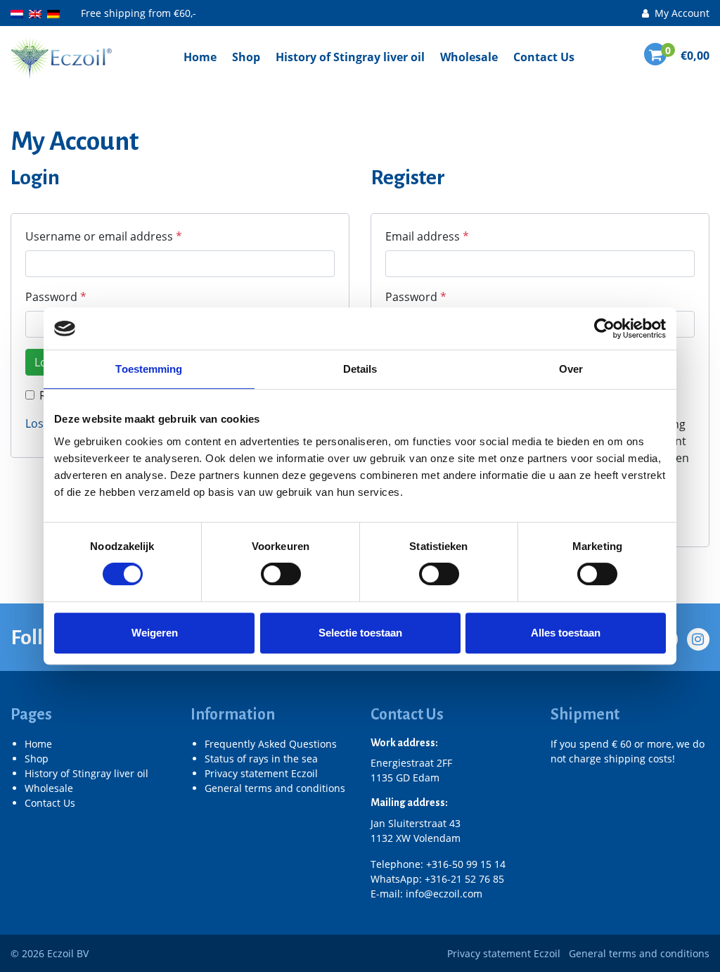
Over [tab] (571, 369)
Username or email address (103, 236)
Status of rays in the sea (261, 758)
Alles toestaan (565, 633)
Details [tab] (360, 369)
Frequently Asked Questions (271, 743)
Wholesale (469, 57)
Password (55, 297)
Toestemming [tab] (148, 369)
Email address (427, 236)
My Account (680, 13)
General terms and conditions (275, 788)
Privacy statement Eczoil (261, 773)
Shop (246, 57)
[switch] (281, 574)
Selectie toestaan (360, 633)
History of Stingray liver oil (350, 57)
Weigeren (154, 633)
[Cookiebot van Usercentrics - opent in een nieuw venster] (604, 328)
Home (200, 57)
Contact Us (543, 57)
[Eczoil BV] (61, 57)
